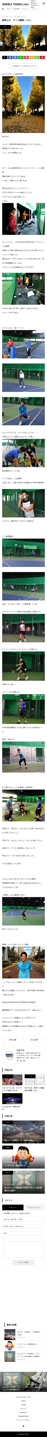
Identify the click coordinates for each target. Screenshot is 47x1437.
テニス (8, 1076)
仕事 (7, 1147)
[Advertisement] (23, 1294)
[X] (21, 1061)
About (24, 1401)
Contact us (23, 1412)
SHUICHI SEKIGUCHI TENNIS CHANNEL (19, 1002)
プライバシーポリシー (23, 1420)
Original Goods (23, 1416)
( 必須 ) (13, 1219)
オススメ (23, 1408)
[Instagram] (24, 1061)
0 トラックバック (34, 1207)
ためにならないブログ (23, 1397)
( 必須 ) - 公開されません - (14, 1226)
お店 (7, 1122)
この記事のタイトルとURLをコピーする (23, 66)
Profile (23, 1405)
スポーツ (5, 27)
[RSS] (23, 1426)
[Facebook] (18, 1061)
